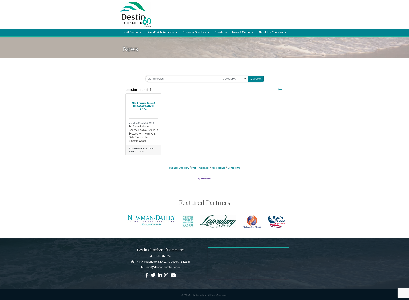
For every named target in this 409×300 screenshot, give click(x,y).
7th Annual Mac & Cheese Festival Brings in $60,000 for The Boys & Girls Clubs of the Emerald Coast (143, 133)
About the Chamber (271, 32)
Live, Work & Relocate (160, 32)
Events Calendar (200, 167)
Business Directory (194, 32)
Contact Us (234, 167)
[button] (280, 89)
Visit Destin (131, 32)
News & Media (241, 32)
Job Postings (218, 167)
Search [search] (257, 78)
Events (219, 32)
